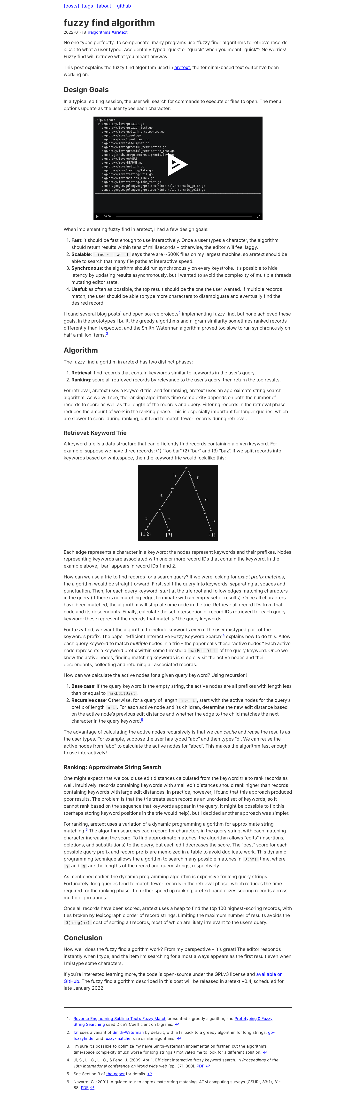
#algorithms (99, 32)
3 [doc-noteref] (107, 333)
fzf (76, 1032)
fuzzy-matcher (118, 1038)
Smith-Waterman (128, 1032)
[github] (124, 6)
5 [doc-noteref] (142, 720)
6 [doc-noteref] (86, 829)
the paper (115, 1073)
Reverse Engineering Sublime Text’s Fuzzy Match (120, 1018)
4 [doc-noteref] (224, 635)
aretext (182, 67)
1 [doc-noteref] (121, 312)
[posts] (71, 6)
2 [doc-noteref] (179, 312)
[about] (105, 6)
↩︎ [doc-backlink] (177, 1024)
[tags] (88, 6)
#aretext (120, 32)
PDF (200, 1066)
